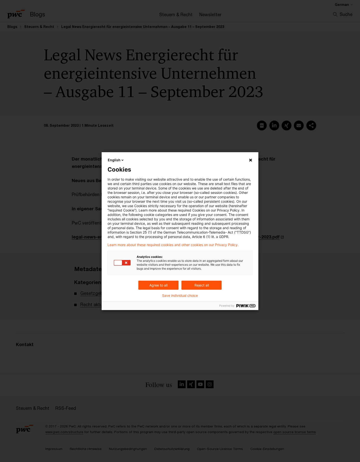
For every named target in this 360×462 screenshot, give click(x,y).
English (114, 160)
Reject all (201, 285)
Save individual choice (180, 296)
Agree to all (158, 285)
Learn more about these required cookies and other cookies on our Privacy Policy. (173, 245)
